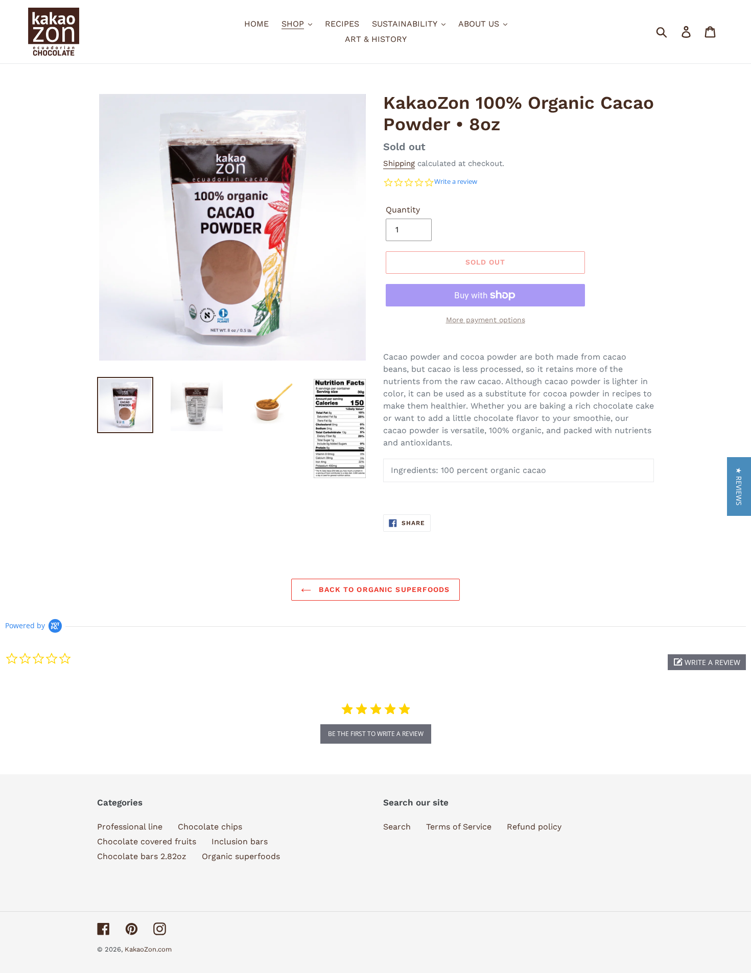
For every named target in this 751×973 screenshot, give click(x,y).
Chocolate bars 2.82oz (141, 856)
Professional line (129, 827)
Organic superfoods (241, 856)
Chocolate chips (210, 827)
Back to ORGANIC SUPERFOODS (383, 589)
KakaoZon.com (148, 949)
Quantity (403, 210)
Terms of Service (458, 827)
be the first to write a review (376, 733)
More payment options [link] (485, 320)
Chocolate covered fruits (146, 841)
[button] (707, 662)
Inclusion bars (240, 841)
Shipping (399, 163)
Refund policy (534, 827)
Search (397, 827)
